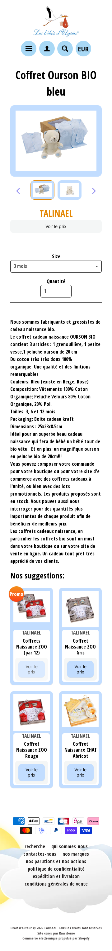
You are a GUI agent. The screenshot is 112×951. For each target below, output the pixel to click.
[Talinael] (56, 21)
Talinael (50, 927)
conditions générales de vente (56, 883)
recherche (35, 846)
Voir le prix (56, 226)
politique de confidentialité (56, 868)
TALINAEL (56, 213)
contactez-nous (39, 853)
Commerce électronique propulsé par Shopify (56, 938)
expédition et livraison (56, 876)
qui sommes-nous (69, 846)
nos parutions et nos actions (56, 861)
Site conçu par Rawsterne (56, 933)
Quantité (56, 281)
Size (56, 256)
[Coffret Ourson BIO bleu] (42, 190)
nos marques (76, 853)
